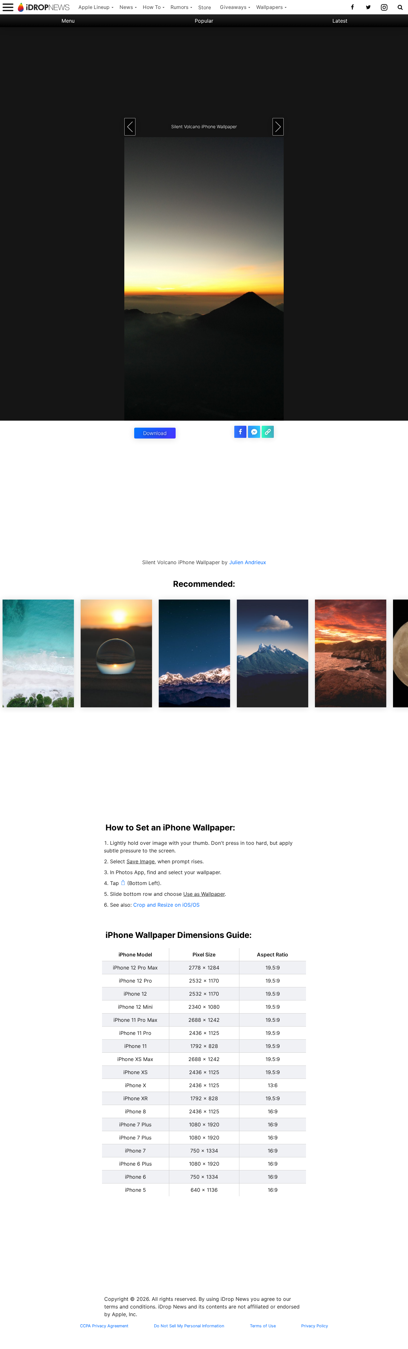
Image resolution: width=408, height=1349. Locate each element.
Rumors (179, 7)
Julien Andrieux (247, 562)
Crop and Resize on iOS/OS (166, 905)
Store (204, 7)
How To (152, 7)
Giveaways (233, 7)
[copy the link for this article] (268, 432)
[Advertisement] (204, 71)
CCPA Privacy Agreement (104, 1326)
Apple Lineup (94, 7)
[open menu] (8, 7)
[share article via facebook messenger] (254, 432)
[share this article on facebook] (240, 432)
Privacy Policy (314, 1326)
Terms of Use (263, 1326)
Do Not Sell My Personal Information (189, 1326)
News (126, 7)
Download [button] (155, 433)
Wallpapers (269, 7)
